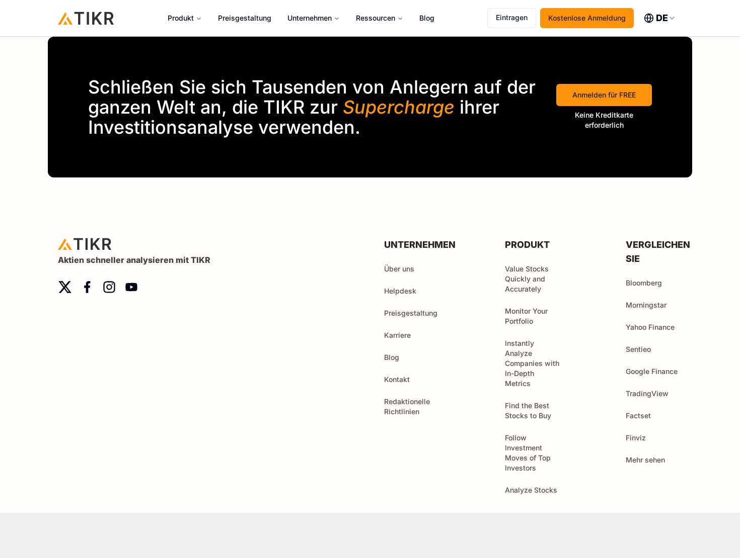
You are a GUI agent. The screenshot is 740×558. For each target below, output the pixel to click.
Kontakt (397, 379)
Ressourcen (375, 18)
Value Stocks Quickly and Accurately (527, 278)
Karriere (397, 335)
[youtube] (131, 287)
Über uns (399, 268)
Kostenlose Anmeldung (587, 18)
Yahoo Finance (650, 327)
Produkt (181, 18)
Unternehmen (309, 18)
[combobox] (660, 18)
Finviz (636, 437)
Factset (638, 415)
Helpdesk (400, 291)
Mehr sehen (645, 459)
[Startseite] (86, 18)
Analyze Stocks (531, 490)
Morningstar (646, 305)
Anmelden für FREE (604, 94)
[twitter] (65, 287)
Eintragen (512, 17)
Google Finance (652, 371)
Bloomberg (644, 282)
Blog (426, 18)
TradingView (647, 393)
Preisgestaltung (244, 18)
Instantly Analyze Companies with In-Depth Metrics (532, 363)
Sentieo (638, 349)
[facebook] (87, 287)
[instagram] (109, 287)
